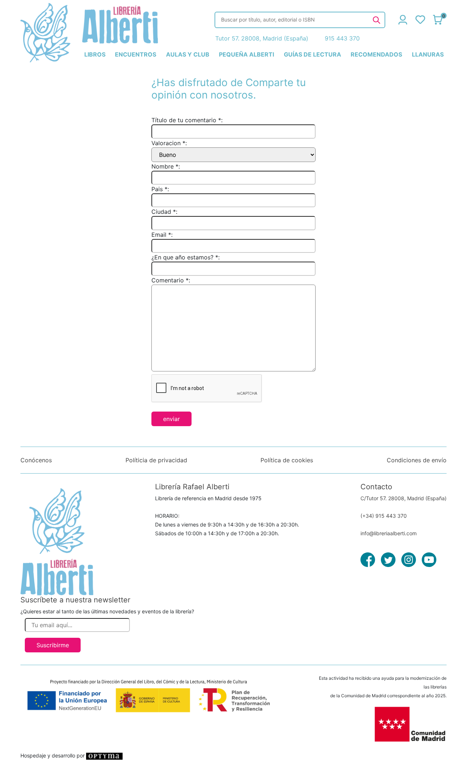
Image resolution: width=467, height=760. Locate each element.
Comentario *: (170, 280)
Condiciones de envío (417, 460)
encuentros (135, 54)
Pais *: (160, 189)
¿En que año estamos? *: (185, 257)
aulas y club (187, 54)
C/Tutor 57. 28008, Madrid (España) (403, 498)
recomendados (376, 54)
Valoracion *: (169, 143)
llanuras (428, 54)
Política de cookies (286, 460)
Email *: (162, 234)
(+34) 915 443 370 (383, 516)
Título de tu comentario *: (187, 120)
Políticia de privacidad (156, 460)
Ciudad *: (164, 211)
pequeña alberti (246, 54)
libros (94, 54)
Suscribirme (52, 645)
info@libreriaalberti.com (388, 533)
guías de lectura (312, 54)
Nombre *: (165, 166)
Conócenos (36, 460)
